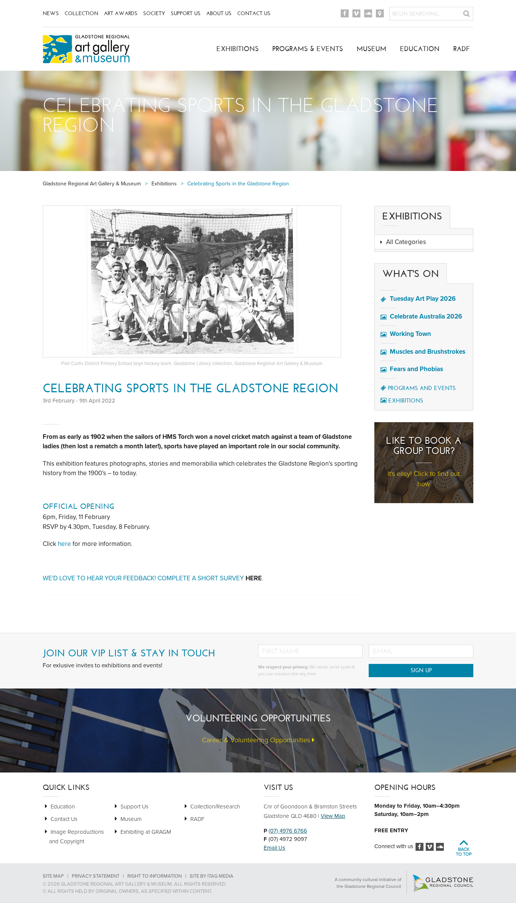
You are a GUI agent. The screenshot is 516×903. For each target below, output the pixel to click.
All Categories (406, 242)
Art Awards (120, 13)
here (64, 544)
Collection (81, 13)
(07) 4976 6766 (288, 830)
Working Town (410, 334)
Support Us (186, 13)
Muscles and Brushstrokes (427, 352)
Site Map (53, 876)
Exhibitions (237, 49)
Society (154, 13)
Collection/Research (215, 806)
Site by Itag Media (211, 876)
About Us (219, 13)
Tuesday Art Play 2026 (423, 299)
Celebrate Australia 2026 (426, 316)
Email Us (274, 847)
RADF (461, 49)
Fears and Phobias (416, 369)
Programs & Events (307, 49)
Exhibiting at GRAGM (146, 831)
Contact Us (253, 13)
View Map (333, 816)
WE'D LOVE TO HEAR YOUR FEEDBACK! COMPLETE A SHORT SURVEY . (154, 578)
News (51, 13)
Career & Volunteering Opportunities (257, 740)
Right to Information (154, 876)
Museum (371, 49)
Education (420, 49)
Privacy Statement (95, 876)
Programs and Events (422, 388)
